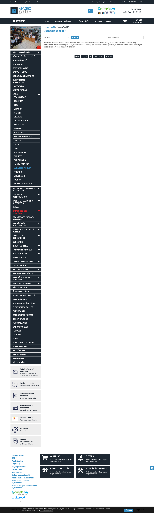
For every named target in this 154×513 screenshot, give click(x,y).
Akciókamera (19, 354)
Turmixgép (18, 64)
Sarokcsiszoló (20, 327)
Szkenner (18, 242)
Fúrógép (17, 331)
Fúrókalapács (20, 323)
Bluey (17, 148)
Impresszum (17, 472)
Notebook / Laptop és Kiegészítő (24, 189)
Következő (98, 57)
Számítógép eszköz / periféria (23, 218)
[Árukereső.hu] (18, 498)
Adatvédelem (17, 461)
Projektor (18, 358)
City (16, 105)
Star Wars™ (20, 97)
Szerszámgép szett (23, 315)
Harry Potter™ (21, 164)
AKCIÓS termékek (103, 21)
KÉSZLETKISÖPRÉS (21, 52)
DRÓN (15, 339)
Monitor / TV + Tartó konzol (23, 230)
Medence (17, 335)
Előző (84, 57)
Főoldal (46, 27)
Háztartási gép (21, 269)
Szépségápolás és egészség (22, 278)
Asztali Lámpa (20, 72)
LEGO (15, 94)
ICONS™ (17, 180)
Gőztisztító (19, 362)
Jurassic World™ (22, 168)
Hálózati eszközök (22, 250)
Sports (17, 128)
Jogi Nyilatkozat (19, 467)
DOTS (16, 144)
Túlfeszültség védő (23, 343)
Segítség (16, 464)
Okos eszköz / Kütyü (23, 261)
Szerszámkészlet (22, 299)
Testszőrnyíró (20, 68)
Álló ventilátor (21, 291)
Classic (18, 117)
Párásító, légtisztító (24, 56)
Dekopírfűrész (20, 319)
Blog (46, 21)
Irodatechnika (20, 246)
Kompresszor (20, 90)
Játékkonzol (19, 258)
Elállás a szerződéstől (21, 475)
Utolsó (109, 57)
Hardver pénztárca (23, 273)
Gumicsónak (19, 311)
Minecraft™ (20, 132)
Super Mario (20, 160)
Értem (129, 510)
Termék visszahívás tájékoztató (20, 482)
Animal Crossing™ (23, 184)
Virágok (18, 109)
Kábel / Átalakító (22, 283)
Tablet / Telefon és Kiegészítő (23, 202)
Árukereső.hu (18, 502)
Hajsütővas (19, 350)
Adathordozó (20, 254)
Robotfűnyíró (20, 60)
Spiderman (19, 176)
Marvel (18, 113)
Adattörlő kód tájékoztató (23, 478)
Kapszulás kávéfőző (23, 76)
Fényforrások (20, 287)
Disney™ (18, 156)
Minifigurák (20, 152)
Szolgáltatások (63, 21)
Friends (18, 172)
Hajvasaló (18, 86)
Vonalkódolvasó (21, 346)
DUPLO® (18, 140)
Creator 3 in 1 (21, 121)
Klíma (16, 207)
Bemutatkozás (18, 455)
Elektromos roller (23, 307)
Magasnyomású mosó (24, 295)
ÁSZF (14, 458)
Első (77, 57)
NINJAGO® (19, 125)
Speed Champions (23, 136)
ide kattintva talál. (46, 511)
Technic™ (18, 101)
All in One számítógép (24, 303)
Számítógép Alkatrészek (19, 224)
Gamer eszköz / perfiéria (20, 212)
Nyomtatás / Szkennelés (19, 237)
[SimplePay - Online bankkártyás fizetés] (20, 495)
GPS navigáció (20, 265)
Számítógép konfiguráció (20, 196)
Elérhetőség (83, 21)
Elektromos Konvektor (19, 81)
